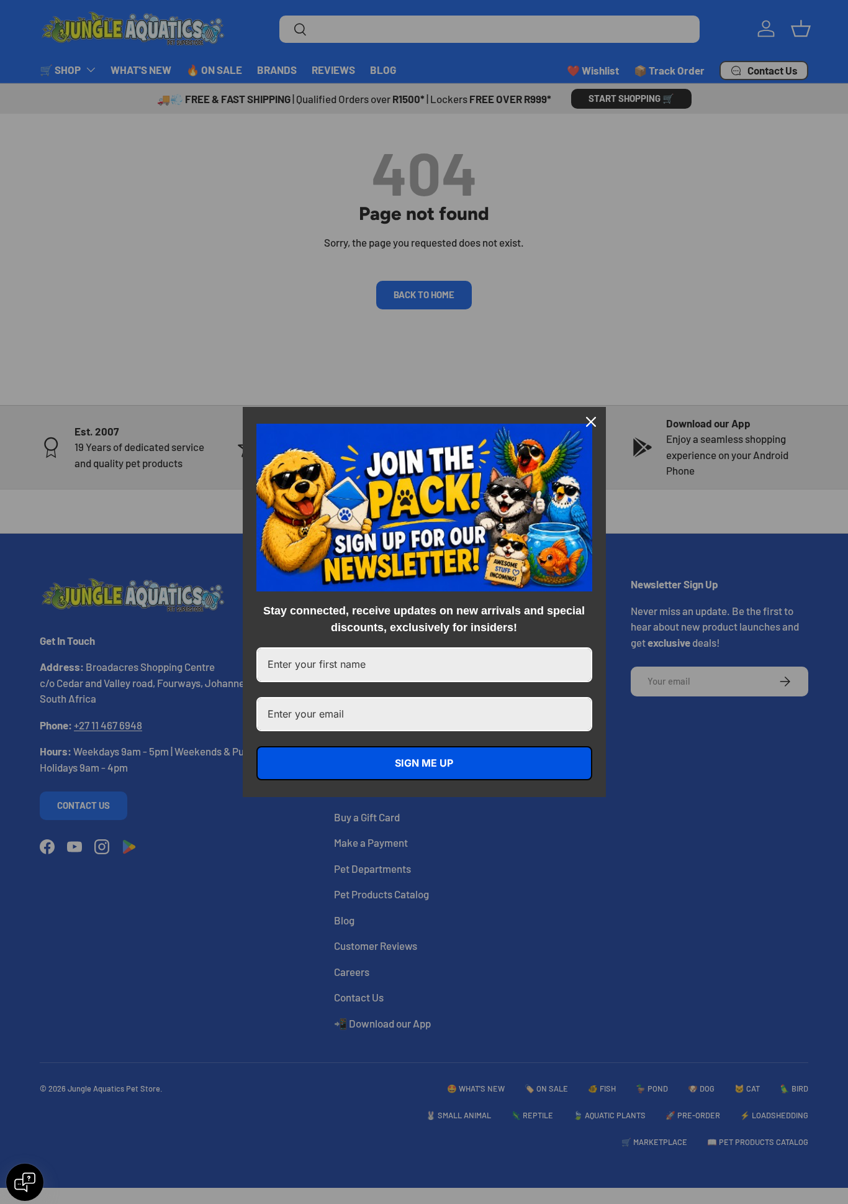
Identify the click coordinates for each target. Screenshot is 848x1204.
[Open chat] (24, 1182)
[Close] (591, 422)
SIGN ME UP (424, 763)
